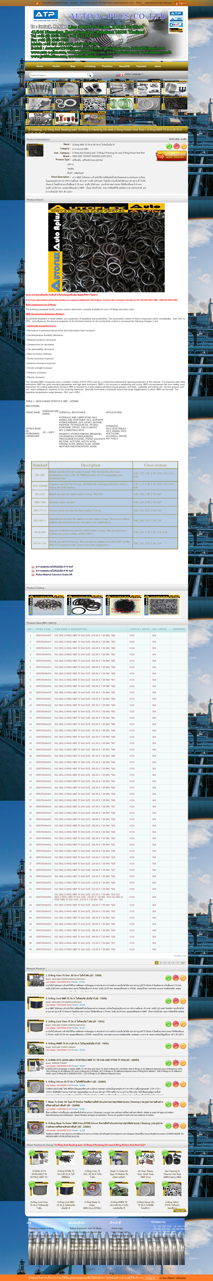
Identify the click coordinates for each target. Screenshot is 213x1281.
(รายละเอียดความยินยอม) (173, 1278)
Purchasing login (119, 1246)
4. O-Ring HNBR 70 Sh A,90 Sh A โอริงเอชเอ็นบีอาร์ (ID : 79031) (77, 1043)
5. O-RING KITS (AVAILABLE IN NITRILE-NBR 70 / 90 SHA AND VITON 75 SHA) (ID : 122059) (92, 1060)
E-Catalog (35, 129)
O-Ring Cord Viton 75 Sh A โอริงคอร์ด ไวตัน (39, 1205)
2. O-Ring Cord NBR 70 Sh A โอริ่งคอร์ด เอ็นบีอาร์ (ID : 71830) (76, 998)
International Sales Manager (158, 3)
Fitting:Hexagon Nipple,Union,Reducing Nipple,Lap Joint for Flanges (86, 1235)
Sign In (182, 3)
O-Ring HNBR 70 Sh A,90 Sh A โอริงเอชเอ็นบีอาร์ (119, 1205)
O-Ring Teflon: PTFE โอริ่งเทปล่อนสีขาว (172, 1205)
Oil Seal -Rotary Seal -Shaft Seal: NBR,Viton (145, 1174)
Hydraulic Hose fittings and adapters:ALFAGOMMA (83, 1246)
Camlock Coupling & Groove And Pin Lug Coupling (86, 1232)
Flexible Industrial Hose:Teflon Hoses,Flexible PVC (84, 1243)
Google (73, 3)
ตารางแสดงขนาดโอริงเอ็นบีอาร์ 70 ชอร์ (54, 567)
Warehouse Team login (122, 1235)
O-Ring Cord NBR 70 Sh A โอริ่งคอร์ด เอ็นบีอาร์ (66, 1205)
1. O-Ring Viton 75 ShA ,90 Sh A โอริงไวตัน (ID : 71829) (73, 975)
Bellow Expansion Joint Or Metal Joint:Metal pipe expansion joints (86, 1228)
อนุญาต (151, 1277)
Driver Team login (119, 1239)
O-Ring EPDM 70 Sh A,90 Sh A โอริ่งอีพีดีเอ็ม (65, 1174)
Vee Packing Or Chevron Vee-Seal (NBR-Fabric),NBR (172, 1174)
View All (180, 1211)
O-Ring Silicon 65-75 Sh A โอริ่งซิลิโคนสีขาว (145, 1205)
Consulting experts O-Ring (55, 3)
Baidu (139, 3)
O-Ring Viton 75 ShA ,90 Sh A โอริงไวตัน (92, 1174)
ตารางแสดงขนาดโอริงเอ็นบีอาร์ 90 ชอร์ (54, 571)
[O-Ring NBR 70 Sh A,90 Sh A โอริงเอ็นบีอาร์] (46, 606)
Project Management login (124, 1250)
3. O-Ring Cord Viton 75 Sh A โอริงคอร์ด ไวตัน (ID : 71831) (75, 1021)
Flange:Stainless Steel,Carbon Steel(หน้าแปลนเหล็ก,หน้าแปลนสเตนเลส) (86, 1239)
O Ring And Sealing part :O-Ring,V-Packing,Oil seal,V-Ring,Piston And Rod (94, 129)
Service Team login (120, 1243)
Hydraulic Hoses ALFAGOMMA (85, 1250)
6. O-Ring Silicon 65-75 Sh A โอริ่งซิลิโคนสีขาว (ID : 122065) (76, 1081)
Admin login (117, 1228)
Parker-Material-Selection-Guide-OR (54, 574)
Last (183, 963)
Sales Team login (119, 1232)
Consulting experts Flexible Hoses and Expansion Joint (106, 3)
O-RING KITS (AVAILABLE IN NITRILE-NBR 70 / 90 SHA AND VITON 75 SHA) (39, 1177)
